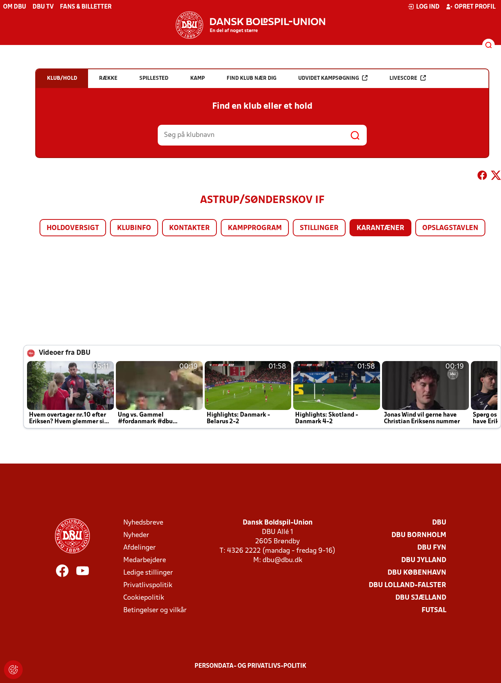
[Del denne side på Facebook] (482, 177)
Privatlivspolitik (147, 585)
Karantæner (380, 228)
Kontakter (189, 228)
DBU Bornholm (418, 535)
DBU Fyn (431, 548)
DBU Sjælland (420, 598)
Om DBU (14, 7)
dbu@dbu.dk (282, 560)
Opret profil (475, 7)
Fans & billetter (86, 7)
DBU (439, 522)
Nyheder (136, 535)
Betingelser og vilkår (155, 610)
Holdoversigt (73, 228)
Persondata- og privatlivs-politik (250, 666)
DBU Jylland (423, 560)
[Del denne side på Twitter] (496, 177)
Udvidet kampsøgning (328, 78)
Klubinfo (134, 228)
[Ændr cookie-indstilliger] (13, 669)
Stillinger (319, 228)
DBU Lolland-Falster (407, 585)
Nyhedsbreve (143, 522)
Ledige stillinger (148, 573)
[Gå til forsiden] (250, 25)
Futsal (434, 610)
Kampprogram (255, 228)
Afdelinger (139, 548)
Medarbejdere (144, 560)
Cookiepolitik (143, 598)
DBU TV (43, 7)
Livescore (403, 78)
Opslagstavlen (450, 228)
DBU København (416, 573)
